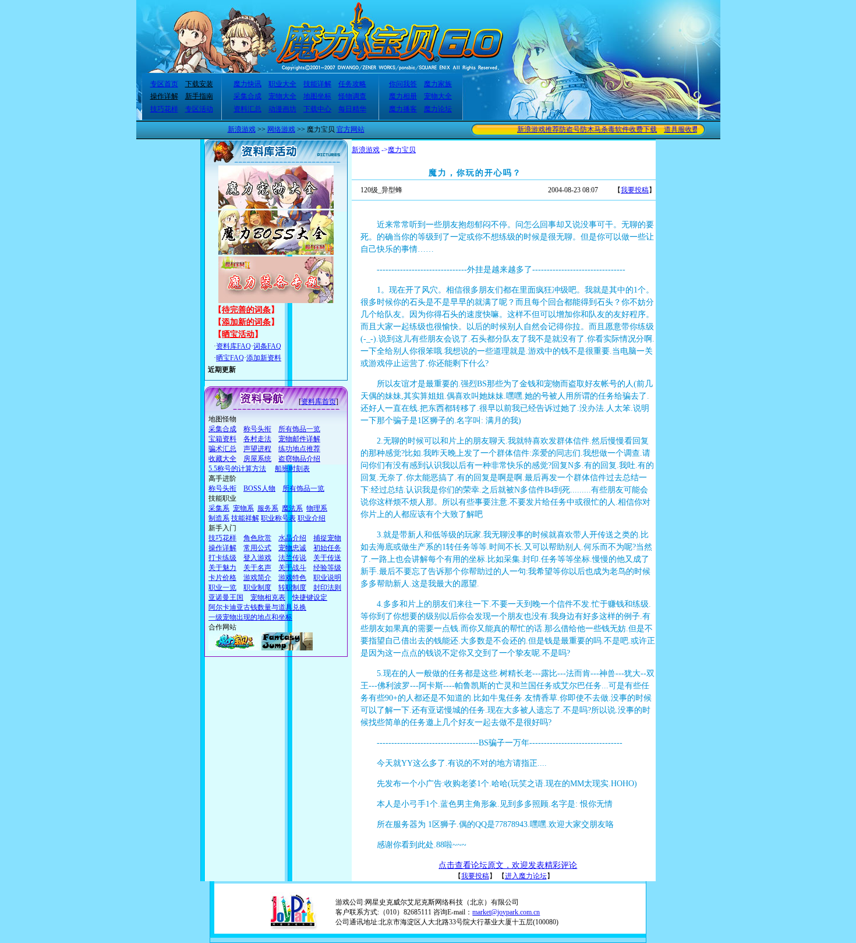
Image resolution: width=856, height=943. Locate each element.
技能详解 (317, 84)
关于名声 (257, 568)
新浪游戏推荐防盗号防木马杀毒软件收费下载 (578, 129)
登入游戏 (257, 558)
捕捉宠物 (327, 538)
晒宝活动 (238, 334)
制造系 (218, 518)
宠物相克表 (267, 597)
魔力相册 (403, 96)
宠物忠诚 (292, 548)
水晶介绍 (292, 538)
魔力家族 (438, 84)
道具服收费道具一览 (686, 129)
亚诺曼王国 (225, 597)
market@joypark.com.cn (506, 912)
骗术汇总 (222, 449)
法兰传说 (292, 558)
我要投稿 (635, 190)
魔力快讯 (247, 84)
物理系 (316, 508)
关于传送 (327, 558)
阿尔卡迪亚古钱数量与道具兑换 (257, 607)
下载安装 (199, 84)
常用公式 (257, 548)
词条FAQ (267, 346)
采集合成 (247, 96)
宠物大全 (282, 96)
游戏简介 (257, 577)
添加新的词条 (246, 322)
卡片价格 (222, 577)
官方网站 (351, 129)
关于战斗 (292, 568)
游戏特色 (292, 577)
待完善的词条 (246, 309)
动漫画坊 (282, 109)
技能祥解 (245, 518)
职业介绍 (312, 518)
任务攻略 (352, 84)
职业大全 (282, 84)
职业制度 (257, 587)
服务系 (267, 508)
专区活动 (199, 109)
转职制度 (292, 587)
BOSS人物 (259, 488)
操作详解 (164, 96)
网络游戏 (281, 129)
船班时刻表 (292, 469)
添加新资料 (263, 358)
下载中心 (317, 109)
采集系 (218, 508)
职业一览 (222, 587)
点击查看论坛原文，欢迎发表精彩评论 (507, 865)
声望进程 (257, 449)
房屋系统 (257, 459)
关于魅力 (222, 568)
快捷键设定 (309, 597)
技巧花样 (164, 109)
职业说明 (327, 577)
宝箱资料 (222, 439)
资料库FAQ (233, 346)
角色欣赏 (257, 538)
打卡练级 (222, 558)
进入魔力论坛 (526, 876)
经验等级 (327, 568)
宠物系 (243, 508)
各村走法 (257, 439)
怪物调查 (352, 96)
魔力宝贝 (402, 150)
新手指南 (199, 96)
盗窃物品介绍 (299, 459)
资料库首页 (318, 401)
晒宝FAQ (230, 358)
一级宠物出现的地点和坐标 (250, 617)
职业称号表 (278, 518)
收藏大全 (222, 459)
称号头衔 (257, 429)
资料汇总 (247, 109)
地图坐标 (317, 96)
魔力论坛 (438, 109)
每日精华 (352, 109)
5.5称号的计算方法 (237, 469)
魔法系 (292, 508)
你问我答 (403, 84)
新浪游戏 (242, 129)
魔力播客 (403, 109)
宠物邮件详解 (299, 439)
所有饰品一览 (299, 429)
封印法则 (327, 587)
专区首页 (164, 84)
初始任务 (327, 548)
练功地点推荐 (299, 449)
